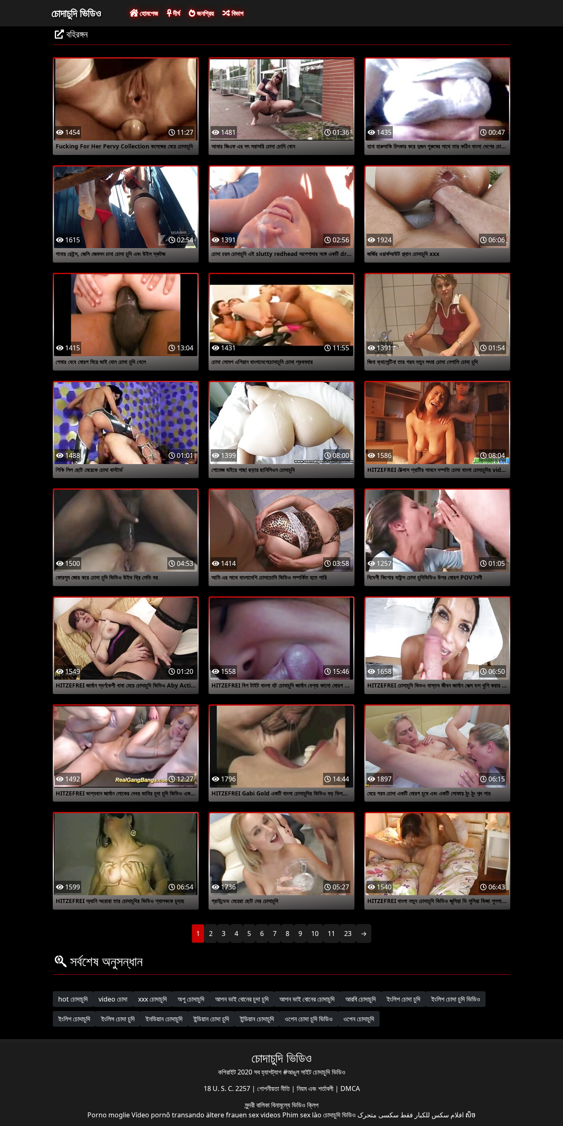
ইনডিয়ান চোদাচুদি (164, 1018)
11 (331, 933)
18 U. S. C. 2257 (228, 1088)
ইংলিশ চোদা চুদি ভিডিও (455, 999)
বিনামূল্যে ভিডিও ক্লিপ (295, 1105)
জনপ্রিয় (204, 13)
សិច (470, 1114)
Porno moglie (108, 1114)
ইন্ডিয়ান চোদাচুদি (257, 1018)
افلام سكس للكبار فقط (432, 1114)
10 (315, 933)
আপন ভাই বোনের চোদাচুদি (307, 999)
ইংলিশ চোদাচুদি (74, 1018)
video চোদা (113, 999)
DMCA (350, 1088)
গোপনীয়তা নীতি (274, 1088)
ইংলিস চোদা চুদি (118, 1018)
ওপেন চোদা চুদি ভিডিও (309, 1018)
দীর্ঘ (175, 13)
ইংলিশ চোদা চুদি (403, 999)
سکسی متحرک (378, 1114)
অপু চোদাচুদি (191, 999)
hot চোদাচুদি (73, 999)
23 (348, 933)
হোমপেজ (148, 13)
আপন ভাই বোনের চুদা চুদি (242, 999)
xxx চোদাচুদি (152, 999)
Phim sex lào (301, 1114)
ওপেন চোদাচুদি (358, 1018)
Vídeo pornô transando (167, 1114)
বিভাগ (237, 13)
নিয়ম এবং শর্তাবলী (316, 1088)
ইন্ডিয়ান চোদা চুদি (211, 1018)
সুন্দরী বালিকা (258, 1105)
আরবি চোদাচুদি (360, 999)
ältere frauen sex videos (243, 1114)
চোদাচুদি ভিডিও (76, 13)
